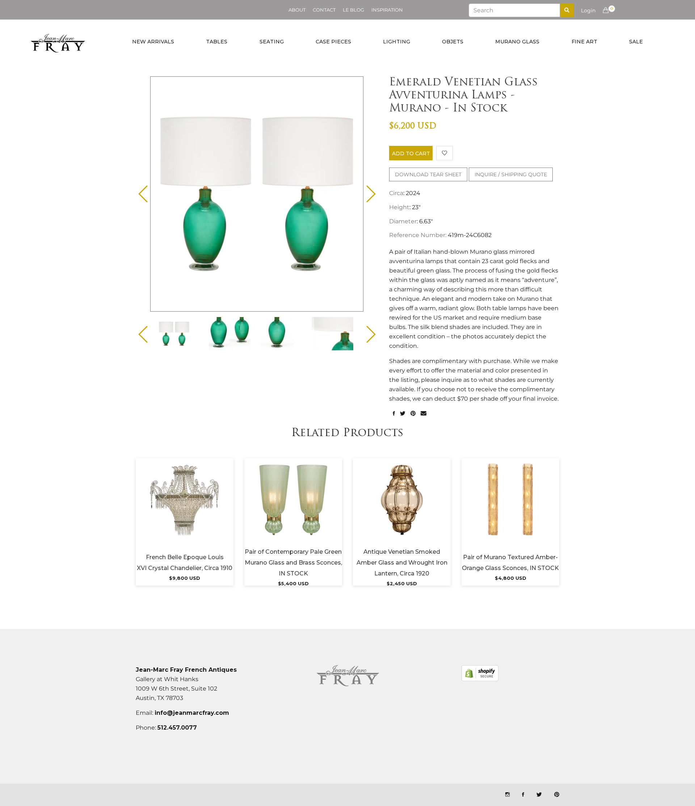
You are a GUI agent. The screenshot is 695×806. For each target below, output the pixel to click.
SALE (636, 41)
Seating (272, 41)
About (297, 10)
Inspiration (387, 10)
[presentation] (180, 333)
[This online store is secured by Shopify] (480, 673)
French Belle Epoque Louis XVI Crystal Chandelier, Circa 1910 (184, 562)
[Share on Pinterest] (413, 413)
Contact (324, 10)
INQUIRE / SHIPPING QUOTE (511, 174)
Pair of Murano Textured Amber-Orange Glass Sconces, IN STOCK (510, 562)
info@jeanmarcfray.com (192, 712)
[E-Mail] (423, 413)
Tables (216, 41)
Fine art (584, 41)
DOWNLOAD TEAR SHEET (428, 174)
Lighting (396, 41)
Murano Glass (517, 41)
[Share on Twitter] (402, 413)
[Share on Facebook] (394, 413)
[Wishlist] (444, 153)
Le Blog (353, 10)
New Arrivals (153, 41)
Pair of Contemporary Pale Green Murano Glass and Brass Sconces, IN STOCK (293, 562)
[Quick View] (204, 509)
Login (588, 10)
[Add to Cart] (185, 509)
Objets (452, 41)
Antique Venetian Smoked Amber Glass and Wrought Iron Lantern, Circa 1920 (402, 562)
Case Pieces (333, 41)
